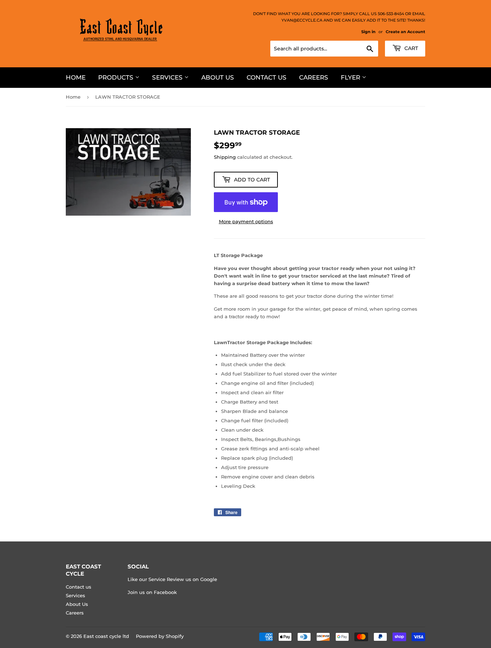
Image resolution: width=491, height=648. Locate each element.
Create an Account (405, 31)
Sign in (368, 31)
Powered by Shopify (160, 636)
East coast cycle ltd (106, 636)
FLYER (351, 77)
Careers (313, 77)
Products (116, 77)
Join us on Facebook (152, 592)
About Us (217, 77)
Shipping (225, 157)
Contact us (266, 77)
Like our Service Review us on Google (172, 579)
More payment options (246, 221)
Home (76, 77)
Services (168, 77)
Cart (410, 48)
